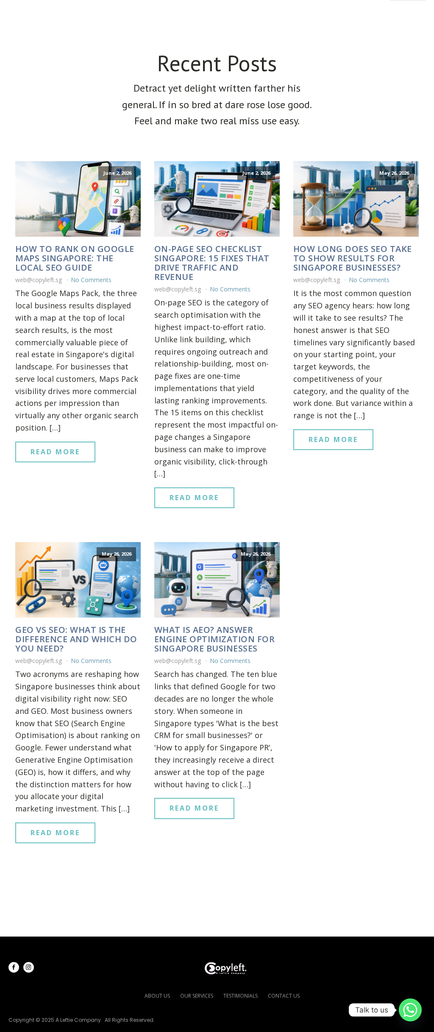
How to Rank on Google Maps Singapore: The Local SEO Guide (74, 258)
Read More (55, 451)
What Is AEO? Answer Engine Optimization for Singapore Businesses (214, 639)
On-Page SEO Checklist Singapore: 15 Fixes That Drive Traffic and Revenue (212, 263)
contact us (284, 995)
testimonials (240, 995)
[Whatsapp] (410, 1009)
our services (196, 995)
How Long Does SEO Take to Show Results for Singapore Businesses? (352, 258)
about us (157, 995)
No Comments (91, 280)
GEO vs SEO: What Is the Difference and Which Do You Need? (76, 639)
